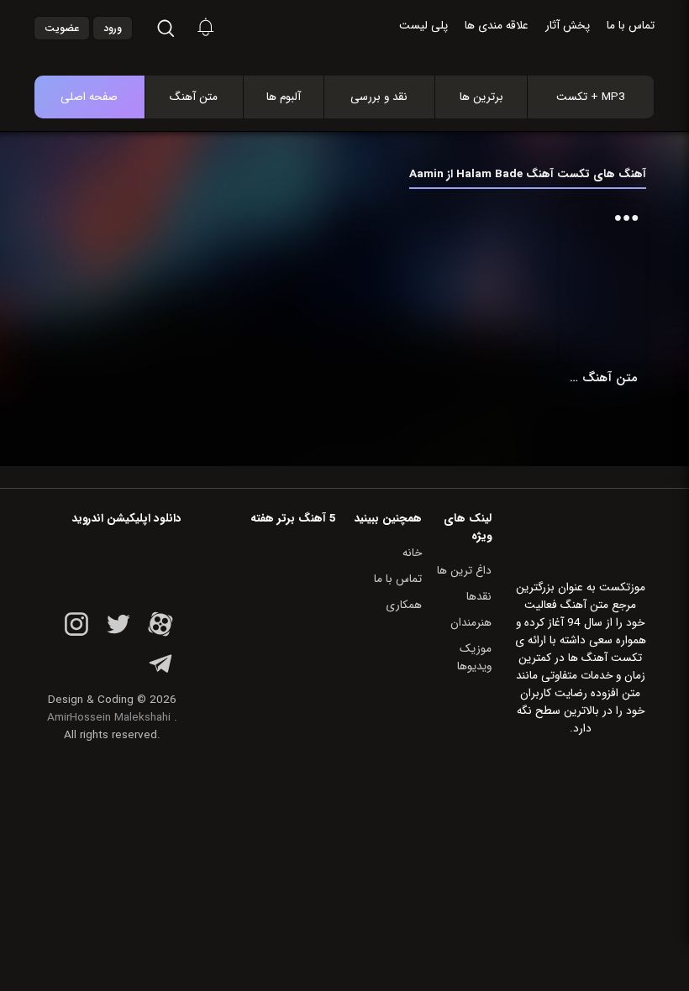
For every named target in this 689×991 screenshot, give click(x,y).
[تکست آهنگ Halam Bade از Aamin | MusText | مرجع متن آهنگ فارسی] (362, 29)
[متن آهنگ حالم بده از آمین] (602, 282)
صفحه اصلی (89, 97)
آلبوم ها (283, 97)
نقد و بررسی (379, 97)
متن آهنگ (194, 97)
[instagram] (76, 633)
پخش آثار (567, 25)
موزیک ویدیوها (474, 657)
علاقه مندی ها (497, 25)
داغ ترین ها (464, 570)
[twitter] (118, 633)
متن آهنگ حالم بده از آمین (603, 378)
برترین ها (481, 97)
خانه (412, 553)
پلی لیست (423, 25)
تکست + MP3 (590, 97)
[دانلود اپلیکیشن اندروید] (112, 565)
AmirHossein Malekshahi (109, 717)
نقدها (479, 597)
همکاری (404, 605)
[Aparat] (160, 633)
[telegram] (160, 673)
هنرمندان (471, 623)
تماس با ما (631, 25)
